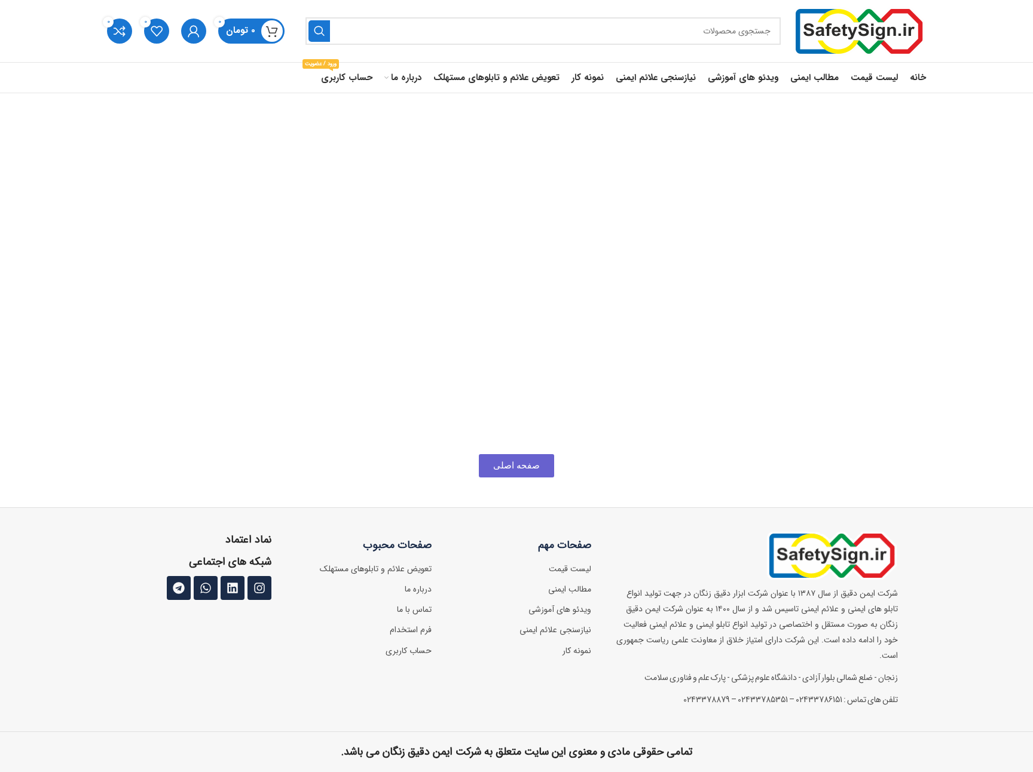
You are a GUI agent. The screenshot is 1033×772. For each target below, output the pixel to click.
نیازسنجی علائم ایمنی (555, 629)
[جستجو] (319, 31)
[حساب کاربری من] (193, 31)
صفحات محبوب (397, 545)
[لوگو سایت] (859, 31)
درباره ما (418, 589)
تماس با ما (414, 609)
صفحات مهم (564, 545)
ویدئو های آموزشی (559, 609)
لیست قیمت (570, 568)
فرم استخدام (411, 629)
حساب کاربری (409, 650)
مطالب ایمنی (569, 589)
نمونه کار (577, 650)
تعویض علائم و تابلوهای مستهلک (376, 568)
